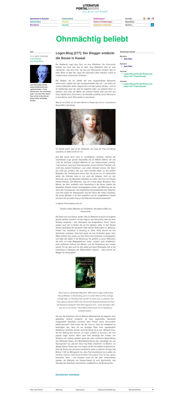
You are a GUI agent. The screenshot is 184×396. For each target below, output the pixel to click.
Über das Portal (36, 389)
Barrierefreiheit (135, 389)
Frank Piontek (35, 58)
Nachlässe (34, 25)
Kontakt (128, 18)
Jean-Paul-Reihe (36, 61)
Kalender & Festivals (102, 25)
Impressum (80, 389)
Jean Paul (128, 58)
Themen (65, 21)
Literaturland (67, 18)
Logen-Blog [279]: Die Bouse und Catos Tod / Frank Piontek (138, 74)
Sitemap (59, 389)
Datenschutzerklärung (106, 389)
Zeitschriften (35, 21)
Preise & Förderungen (103, 21)
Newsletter (129, 21)
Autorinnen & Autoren (39, 18)
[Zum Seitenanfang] (152, 388)
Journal (65, 25)
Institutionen (99, 18)
